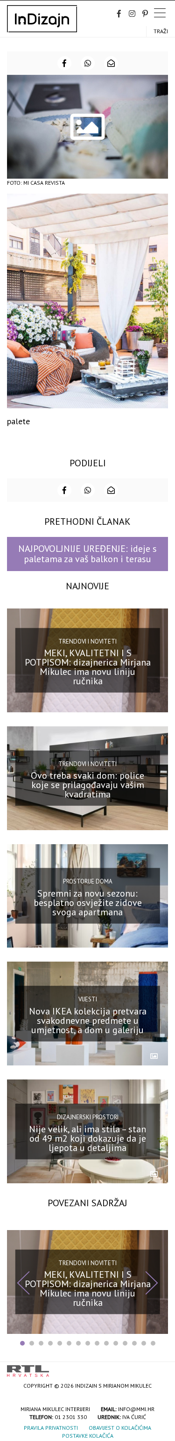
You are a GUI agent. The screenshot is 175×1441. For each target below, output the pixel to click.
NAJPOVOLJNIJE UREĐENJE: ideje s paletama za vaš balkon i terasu (87, 554)
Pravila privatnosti (51, 1427)
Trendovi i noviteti (87, 641)
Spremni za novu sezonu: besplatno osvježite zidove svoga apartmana (88, 902)
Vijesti (87, 999)
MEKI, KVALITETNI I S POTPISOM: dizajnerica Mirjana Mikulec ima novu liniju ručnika (88, 667)
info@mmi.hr (136, 1408)
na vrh (158, 1367)
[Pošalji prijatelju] (111, 63)
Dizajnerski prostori (88, 1117)
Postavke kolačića (87, 1435)
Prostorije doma (87, 881)
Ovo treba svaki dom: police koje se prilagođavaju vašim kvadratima (87, 784)
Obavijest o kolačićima (120, 1427)
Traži (161, 31)
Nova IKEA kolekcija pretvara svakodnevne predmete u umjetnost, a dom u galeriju (88, 1020)
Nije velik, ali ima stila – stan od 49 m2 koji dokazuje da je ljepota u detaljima (87, 1137)
